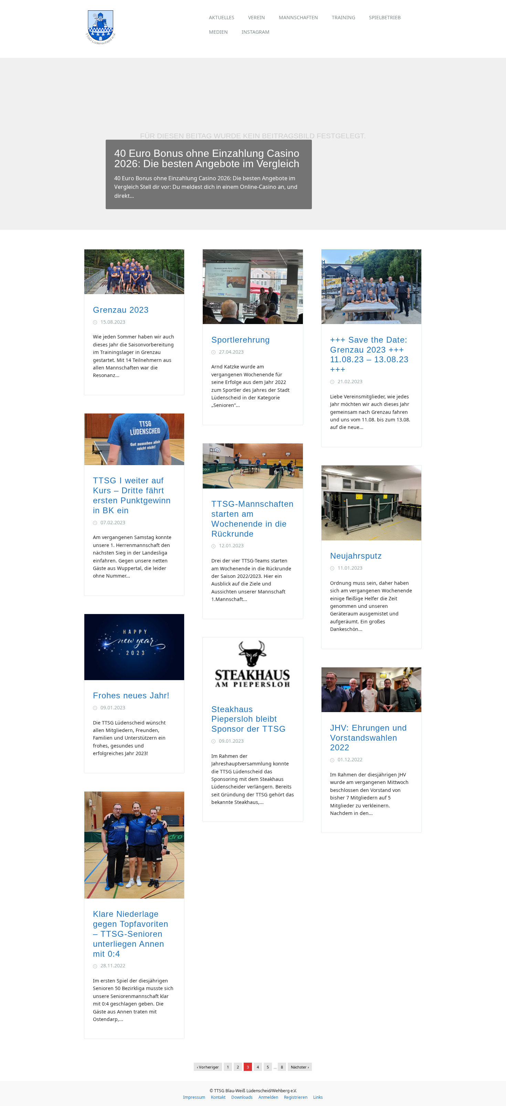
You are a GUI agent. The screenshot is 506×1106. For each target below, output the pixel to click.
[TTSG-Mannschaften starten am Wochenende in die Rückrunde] (253, 486)
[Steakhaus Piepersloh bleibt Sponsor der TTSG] (253, 691)
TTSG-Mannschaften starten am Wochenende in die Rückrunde (252, 518)
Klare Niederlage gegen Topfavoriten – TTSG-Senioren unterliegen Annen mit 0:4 (130, 933)
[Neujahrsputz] (371, 538)
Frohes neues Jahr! (131, 695)
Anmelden (268, 1097)
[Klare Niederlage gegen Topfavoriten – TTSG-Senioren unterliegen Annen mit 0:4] (134, 896)
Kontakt (218, 1097)
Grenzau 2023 (121, 309)
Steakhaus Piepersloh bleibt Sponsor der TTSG (248, 719)
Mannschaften (298, 17)
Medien (218, 32)
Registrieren (295, 1097)
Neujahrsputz (356, 555)
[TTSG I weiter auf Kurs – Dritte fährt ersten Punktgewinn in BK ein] (134, 463)
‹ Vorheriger (208, 1067)
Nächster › (300, 1067)
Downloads (242, 1097)
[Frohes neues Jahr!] (134, 678)
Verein (256, 17)
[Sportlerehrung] (253, 322)
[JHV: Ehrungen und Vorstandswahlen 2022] (371, 710)
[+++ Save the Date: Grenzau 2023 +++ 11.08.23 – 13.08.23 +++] (371, 322)
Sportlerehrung (240, 339)
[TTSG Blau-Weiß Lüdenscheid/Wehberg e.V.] (100, 42)
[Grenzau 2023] (134, 292)
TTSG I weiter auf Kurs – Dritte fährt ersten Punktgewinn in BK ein (132, 495)
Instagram (256, 32)
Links (318, 1097)
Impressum (194, 1097)
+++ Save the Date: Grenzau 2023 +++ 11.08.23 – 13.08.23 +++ (369, 354)
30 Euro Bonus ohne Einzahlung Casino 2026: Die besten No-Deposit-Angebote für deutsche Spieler (206, 153)
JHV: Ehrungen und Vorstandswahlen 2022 (368, 737)
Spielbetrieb (385, 17)
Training (343, 17)
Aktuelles (221, 17)
